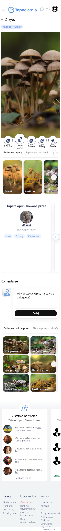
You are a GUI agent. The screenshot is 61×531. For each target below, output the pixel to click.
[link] (17, 462)
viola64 (26, 225)
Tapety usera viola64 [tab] (37, 152)
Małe (8, 236)
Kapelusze (33, 236)
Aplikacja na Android (47, 518)
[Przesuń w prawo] (56, 237)
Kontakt (45, 505)
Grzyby (18, 26)
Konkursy (8, 505)
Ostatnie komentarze (26, 514)
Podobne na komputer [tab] (16, 328)
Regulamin (46, 502)
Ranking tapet (10, 513)
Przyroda (6, 26)
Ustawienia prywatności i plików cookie (48, 526)
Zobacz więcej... (24, 478)
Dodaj (36, 313)
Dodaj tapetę (10, 502)
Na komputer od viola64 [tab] (46, 328)
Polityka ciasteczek (50, 513)
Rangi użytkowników (28, 521)
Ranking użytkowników (28, 507)
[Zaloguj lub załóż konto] (55, 9)
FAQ (43, 509)
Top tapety (8, 509)
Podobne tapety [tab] (13, 152)
